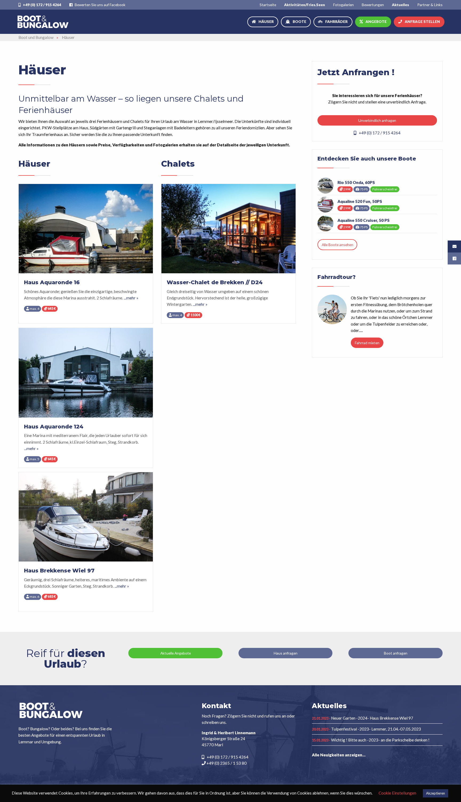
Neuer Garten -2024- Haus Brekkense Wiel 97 (362, 718)
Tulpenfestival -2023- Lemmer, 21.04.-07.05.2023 (366, 729)
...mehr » (131, 297)
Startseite (268, 4)
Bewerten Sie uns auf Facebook (99, 4)
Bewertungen (373, 4)
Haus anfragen (285, 653)
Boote (299, 21)
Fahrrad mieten (367, 342)
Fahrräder (336, 21)
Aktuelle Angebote (175, 653)
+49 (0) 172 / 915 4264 (41, 4)
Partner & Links (430, 4)
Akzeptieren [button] (435, 793)
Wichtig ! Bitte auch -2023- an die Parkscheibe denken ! (371, 739)
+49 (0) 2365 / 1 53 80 (226, 763)
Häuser (266, 21)
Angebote (376, 21)
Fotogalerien (343, 4)
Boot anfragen (395, 653)
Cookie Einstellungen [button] (397, 793)
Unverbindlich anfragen (377, 120)
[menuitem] (268, 4)
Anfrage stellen (422, 21)
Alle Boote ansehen (337, 244)
